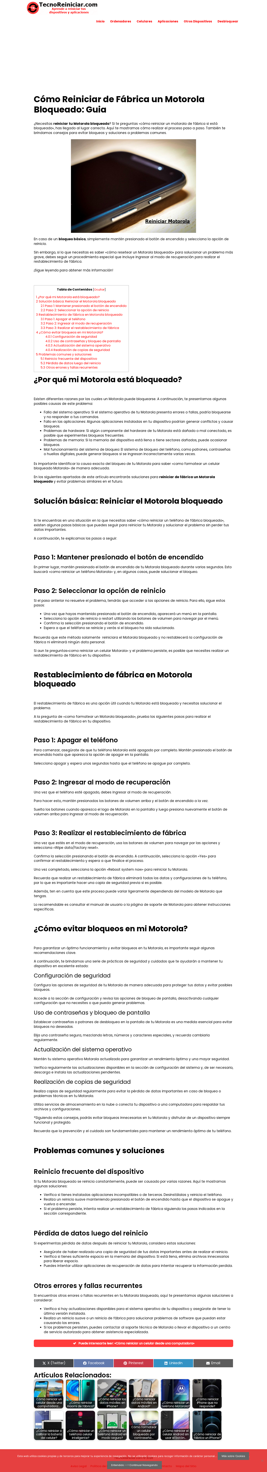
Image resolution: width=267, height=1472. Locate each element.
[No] (262, 1460)
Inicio (100, 21)
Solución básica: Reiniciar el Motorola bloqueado (76, 301)
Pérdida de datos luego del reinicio (71, 363)
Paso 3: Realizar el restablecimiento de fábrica (80, 328)
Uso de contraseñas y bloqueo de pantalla (83, 341)
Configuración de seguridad (71, 336)
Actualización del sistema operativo (78, 345)
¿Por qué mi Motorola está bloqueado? (68, 297)
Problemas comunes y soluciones (63, 354)
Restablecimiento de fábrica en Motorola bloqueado (79, 314)
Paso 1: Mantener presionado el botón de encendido (84, 306)
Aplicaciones (168, 21)
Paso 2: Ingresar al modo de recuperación (76, 323)
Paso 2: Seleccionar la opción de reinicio (75, 310)
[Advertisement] (133, 57)
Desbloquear (228, 21)
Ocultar (99, 290)
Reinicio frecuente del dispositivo (69, 358)
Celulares (144, 21)
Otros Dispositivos (198, 21)
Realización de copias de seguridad (77, 350)
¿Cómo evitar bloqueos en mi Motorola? (69, 332)
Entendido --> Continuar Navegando (134, 1465)
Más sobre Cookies (233, 1456)
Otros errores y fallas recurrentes (69, 367)
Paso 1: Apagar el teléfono (63, 319)
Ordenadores (120, 21)
